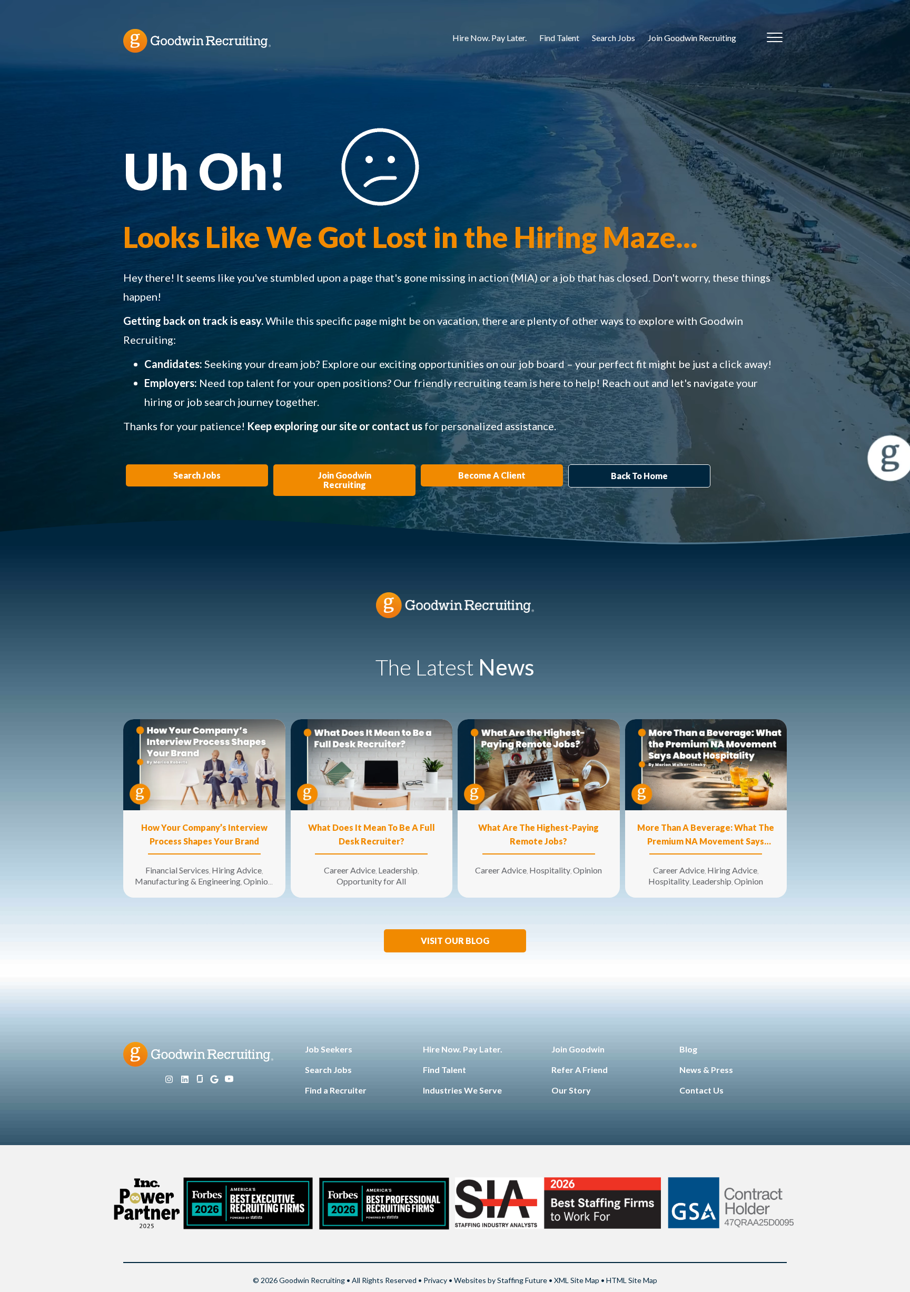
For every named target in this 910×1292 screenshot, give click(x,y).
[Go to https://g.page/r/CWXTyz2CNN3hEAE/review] (214, 1079)
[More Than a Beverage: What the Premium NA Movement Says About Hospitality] (706, 763)
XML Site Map (576, 1280)
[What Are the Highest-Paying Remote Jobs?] (539, 763)
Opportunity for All (371, 881)
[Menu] (775, 38)
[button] (455, 941)
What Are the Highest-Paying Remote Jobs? (538, 834)
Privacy (435, 1280)
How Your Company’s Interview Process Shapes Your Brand (204, 834)
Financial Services (177, 870)
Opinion (257, 881)
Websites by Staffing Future (500, 1280)
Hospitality (549, 870)
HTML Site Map (631, 1280)
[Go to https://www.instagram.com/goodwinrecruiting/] (169, 1079)
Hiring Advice (237, 870)
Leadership (398, 870)
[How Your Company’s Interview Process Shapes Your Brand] (204, 763)
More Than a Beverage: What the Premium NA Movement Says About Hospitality (705, 835)
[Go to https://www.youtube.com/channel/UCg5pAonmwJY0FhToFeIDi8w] (229, 1079)
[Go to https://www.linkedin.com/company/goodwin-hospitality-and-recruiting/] (185, 1079)
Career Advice (349, 870)
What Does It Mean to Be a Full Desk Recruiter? (371, 834)
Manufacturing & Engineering (188, 881)
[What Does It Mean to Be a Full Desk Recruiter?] (372, 763)
